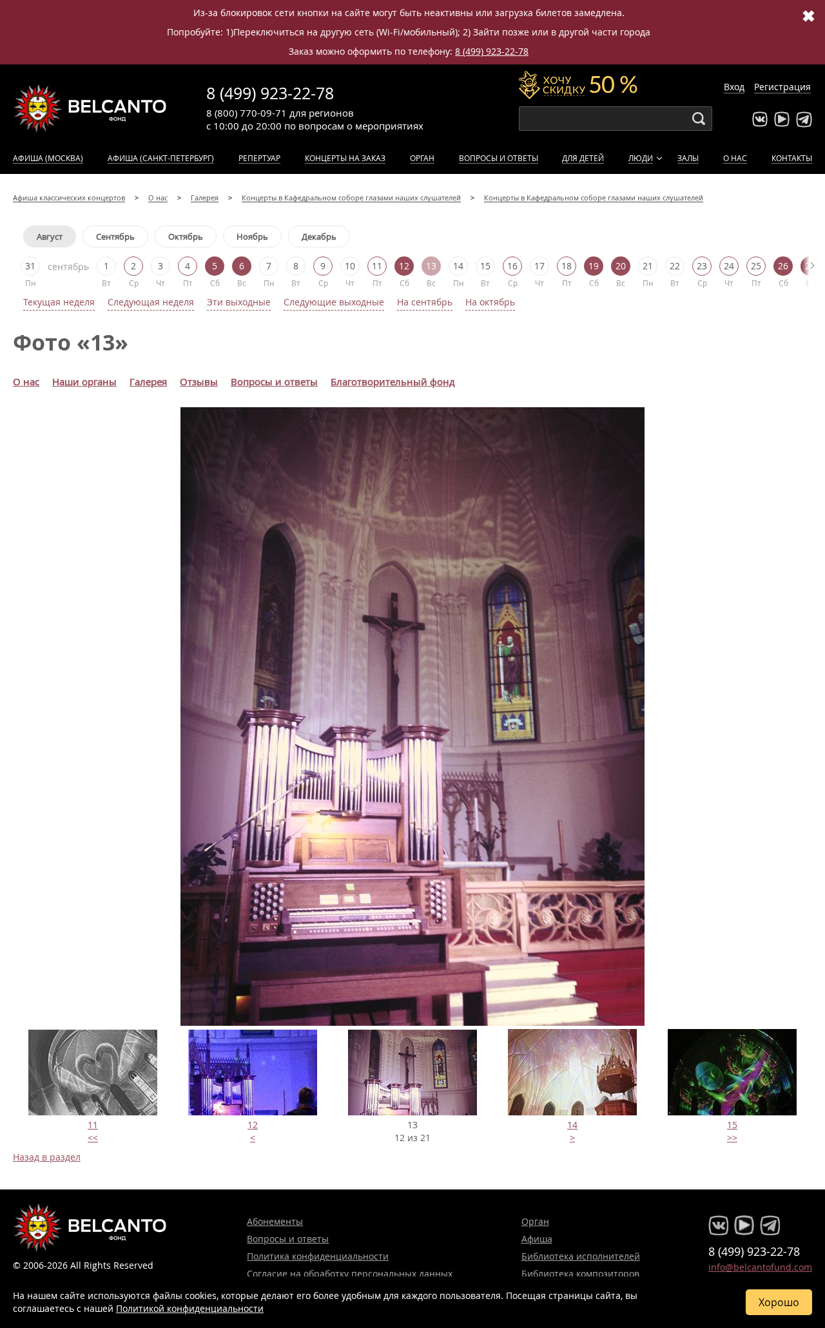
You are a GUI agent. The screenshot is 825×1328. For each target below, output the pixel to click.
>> (732, 1137)
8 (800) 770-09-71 (246, 112)
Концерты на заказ (345, 158)
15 (732, 1125)
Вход (734, 87)
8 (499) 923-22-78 (492, 51)
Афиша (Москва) (48, 158)
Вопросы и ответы (498, 158)
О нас (735, 158)
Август (50, 236)
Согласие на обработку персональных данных (349, 1273)
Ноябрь (252, 236)
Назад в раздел (47, 1157)
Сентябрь (115, 236)
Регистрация (782, 87)
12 (253, 1125)
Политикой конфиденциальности (190, 1308)
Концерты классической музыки (90, 108)
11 (93, 1125)
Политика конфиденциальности (318, 1256)
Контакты (792, 158)
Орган (422, 158)
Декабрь (319, 236)
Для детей (583, 158)
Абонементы (275, 1221)
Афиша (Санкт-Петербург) (161, 158)
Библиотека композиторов (580, 1273)
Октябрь (185, 236)
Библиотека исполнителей (580, 1256)
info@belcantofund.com (760, 1267)
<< (93, 1137)
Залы (688, 158)
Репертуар (259, 158)
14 (572, 1125)
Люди (640, 158)
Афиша (536, 1239)
